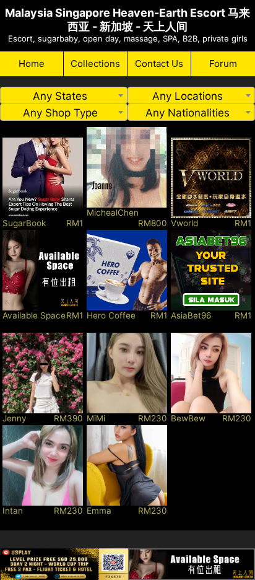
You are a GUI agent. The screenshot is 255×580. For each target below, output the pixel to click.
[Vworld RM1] (211, 178)
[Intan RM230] (42, 465)
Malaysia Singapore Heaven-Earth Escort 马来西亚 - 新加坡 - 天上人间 (127, 19)
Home (32, 63)
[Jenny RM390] (42, 373)
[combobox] (63, 95)
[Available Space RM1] (42, 270)
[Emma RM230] (127, 465)
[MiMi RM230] (127, 373)
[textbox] (64, 96)
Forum (223, 63)
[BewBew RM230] (211, 373)
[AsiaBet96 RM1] (211, 270)
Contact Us (159, 63)
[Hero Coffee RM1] (127, 270)
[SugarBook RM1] (42, 178)
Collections (95, 63)
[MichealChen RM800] (127, 167)
